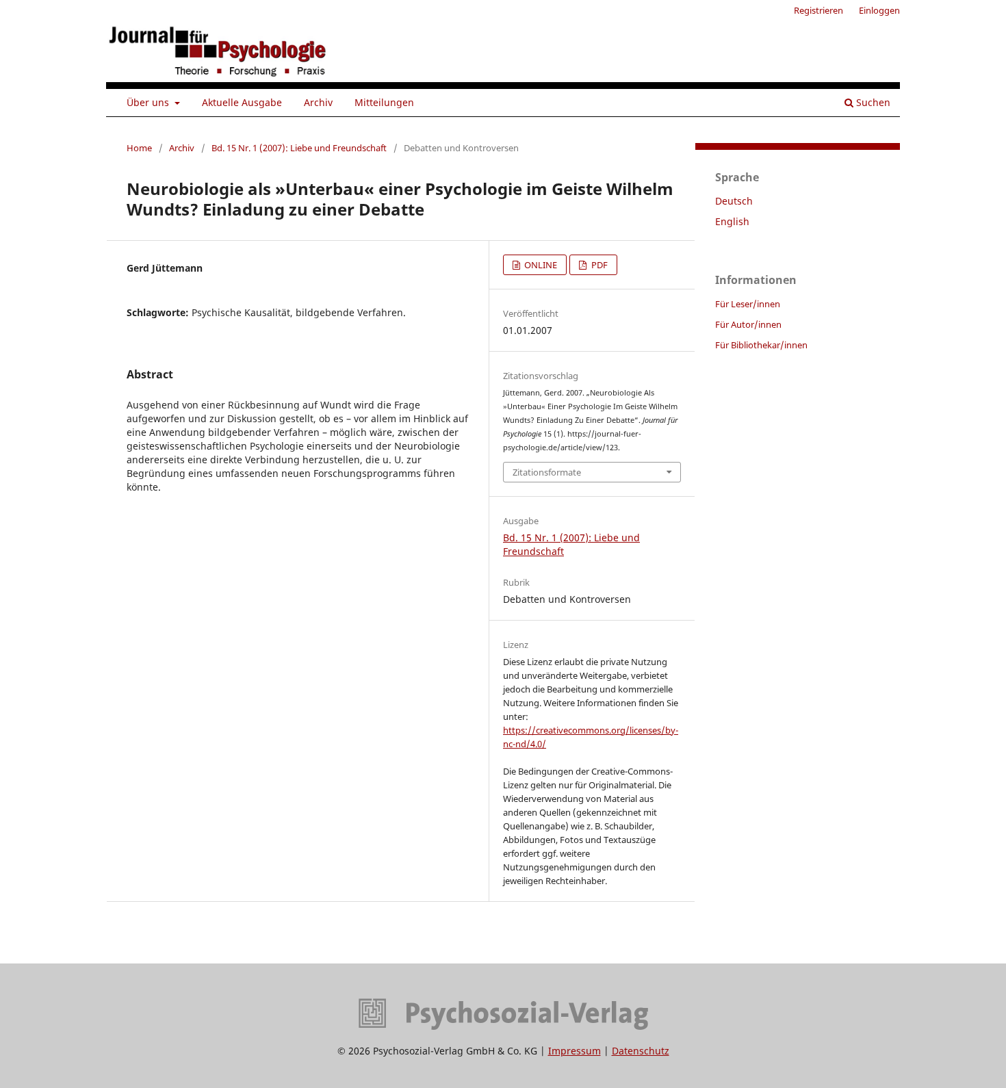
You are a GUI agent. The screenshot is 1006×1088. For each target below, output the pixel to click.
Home (139, 148)
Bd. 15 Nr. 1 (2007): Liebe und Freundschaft (299, 148)
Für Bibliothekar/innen (761, 345)
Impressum (574, 1050)
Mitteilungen (384, 102)
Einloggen (879, 10)
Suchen (871, 102)
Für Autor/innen (748, 324)
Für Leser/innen (747, 304)
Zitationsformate (547, 472)
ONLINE (539, 265)
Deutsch (734, 200)
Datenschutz (640, 1050)
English (732, 221)
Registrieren (818, 10)
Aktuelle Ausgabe (242, 102)
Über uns (149, 102)
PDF (598, 265)
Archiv (318, 102)
